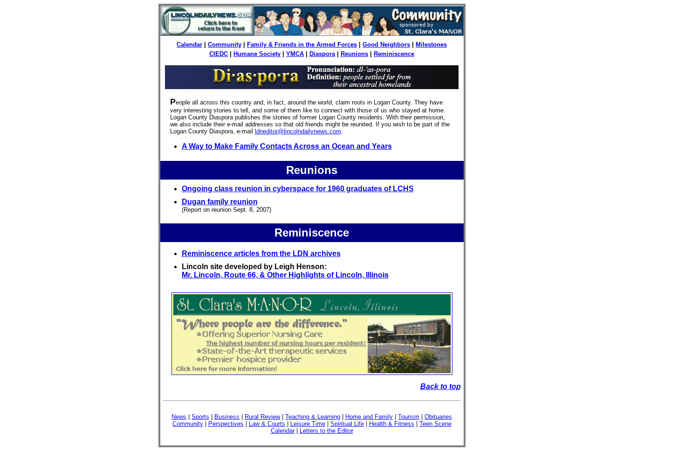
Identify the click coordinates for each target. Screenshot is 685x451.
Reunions (354, 53)
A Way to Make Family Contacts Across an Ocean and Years (287, 146)
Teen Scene (435, 423)
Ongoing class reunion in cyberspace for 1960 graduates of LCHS (298, 189)
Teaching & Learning (312, 416)
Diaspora (322, 53)
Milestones (431, 44)
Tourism (408, 416)
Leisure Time (307, 423)
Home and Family (369, 416)
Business (227, 416)
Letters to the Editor (326, 430)
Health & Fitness (391, 423)
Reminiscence (394, 53)
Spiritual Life (347, 423)
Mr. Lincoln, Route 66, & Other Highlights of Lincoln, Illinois (285, 275)
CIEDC (218, 53)
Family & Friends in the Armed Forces (302, 44)
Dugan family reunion (220, 202)
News (178, 416)
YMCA (295, 53)
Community (224, 44)
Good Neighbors (386, 44)
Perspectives (226, 423)
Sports (200, 416)
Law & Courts (267, 423)
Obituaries (438, 416)
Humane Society (257, 53)
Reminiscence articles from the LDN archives (261, 253)
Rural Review (262, 416)
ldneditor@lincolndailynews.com (298, 131)
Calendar (189, 44)
